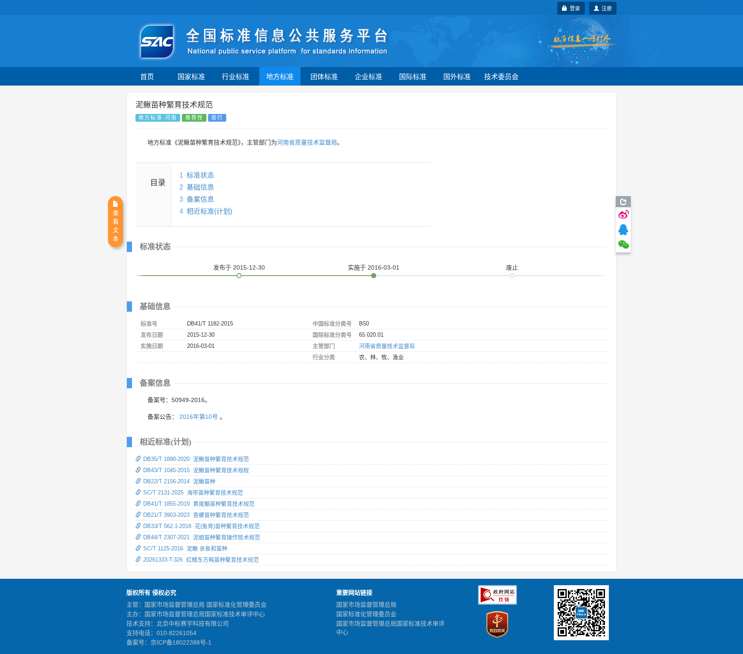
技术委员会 (501, 76)
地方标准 (280, 76)
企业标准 (368, 76)
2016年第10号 (198, 416)
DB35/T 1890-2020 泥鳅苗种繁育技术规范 (196, 459)
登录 (573, 8)
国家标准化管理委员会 (366, 614)
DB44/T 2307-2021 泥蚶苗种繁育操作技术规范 (201, 537)
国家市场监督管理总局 (366, 604)
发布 (239, 267)
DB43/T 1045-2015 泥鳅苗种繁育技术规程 (196, 470)
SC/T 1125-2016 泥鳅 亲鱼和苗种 (185, 548)
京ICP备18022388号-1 (181, 642)
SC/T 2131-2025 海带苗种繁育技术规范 (193, 492)
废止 (512, 267)
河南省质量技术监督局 (307, 142)
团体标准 (324, 76)
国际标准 (413, 76)
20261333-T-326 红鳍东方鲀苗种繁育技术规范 (201, 559)
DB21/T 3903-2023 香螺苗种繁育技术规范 (196, 515)
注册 (605, 8)
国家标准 (191, 76)
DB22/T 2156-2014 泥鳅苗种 (179, 481)
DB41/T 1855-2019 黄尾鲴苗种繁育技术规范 (199, 503)
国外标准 (457, 76)
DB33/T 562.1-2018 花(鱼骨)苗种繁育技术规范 (201, 526)
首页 (147, 76)
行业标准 (235, 76)
